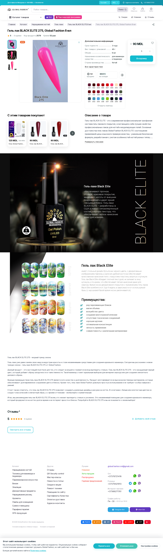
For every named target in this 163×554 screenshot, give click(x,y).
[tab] (14, 411)
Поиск (121, 9)
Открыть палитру (105, 106)
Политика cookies (38, 551)
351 (108, 522)
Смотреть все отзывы (20, 430)
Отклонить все (126, 546)
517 (140, 522)
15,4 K (118, 522)
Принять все (104, 546)
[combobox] (79, 9)
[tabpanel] (81, 425)
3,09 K (130, 522)
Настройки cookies (149, 546)
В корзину (142, 58)
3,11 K (98, 522)
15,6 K (87, 522)
